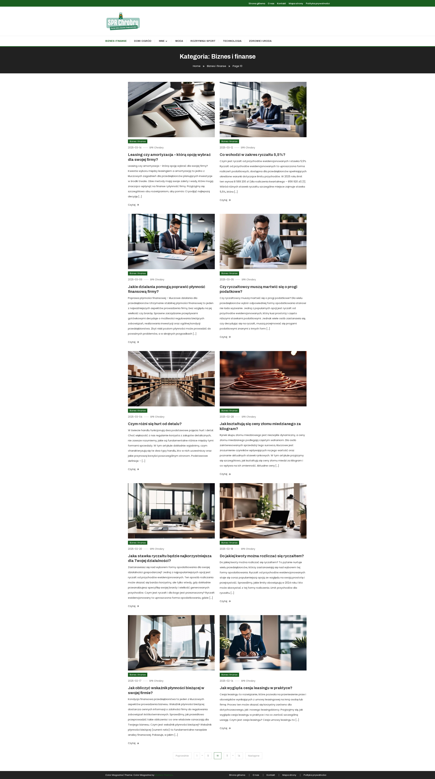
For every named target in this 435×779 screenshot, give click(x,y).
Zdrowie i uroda (260, 41)
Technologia (232, 41)
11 (227, 755)
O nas (271, 3)
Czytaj (132, 205)
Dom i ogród (142, 41)
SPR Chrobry (156, 147)
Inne (161, 41)
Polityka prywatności (318, 3)
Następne (253, 755)
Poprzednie (182, 755)
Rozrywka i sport (202, 41)
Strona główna (257, 3)
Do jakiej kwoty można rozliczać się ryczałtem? (262, 556)
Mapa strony (296, 3)
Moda (179, 41)
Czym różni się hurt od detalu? (155, 424)
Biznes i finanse (116, 41)
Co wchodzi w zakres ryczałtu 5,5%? (252, 155)
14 (239, 755)
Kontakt (281, 3)
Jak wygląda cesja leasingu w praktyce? (256, 688)
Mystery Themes (164, 775)
